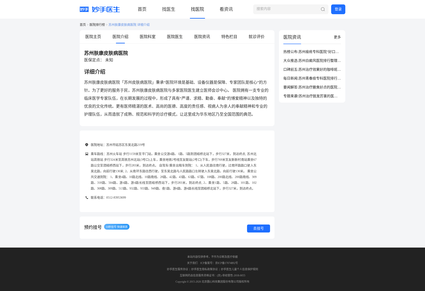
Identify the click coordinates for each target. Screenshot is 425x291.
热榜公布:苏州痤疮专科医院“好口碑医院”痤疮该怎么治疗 (311, 52)
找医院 (197, 9)
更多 (337, 37)
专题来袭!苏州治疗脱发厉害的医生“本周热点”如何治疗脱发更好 (310, 96)
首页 (142, 9)
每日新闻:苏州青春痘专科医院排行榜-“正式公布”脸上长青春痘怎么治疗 (312, 78)
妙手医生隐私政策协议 (204, 269)
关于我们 (192, 263)
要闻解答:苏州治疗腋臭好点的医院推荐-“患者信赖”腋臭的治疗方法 (312, 87)
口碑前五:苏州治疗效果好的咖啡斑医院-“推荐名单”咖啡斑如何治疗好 (312, 70)
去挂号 (258, 228)
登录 (338, 9)
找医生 (168, 9)
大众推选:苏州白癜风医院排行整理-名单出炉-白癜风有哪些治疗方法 (310, 61)
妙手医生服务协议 (177, 269)
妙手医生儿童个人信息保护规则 (239, 269)
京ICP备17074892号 (226, 263)
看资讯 (226, 9)
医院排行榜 (97, 24)
